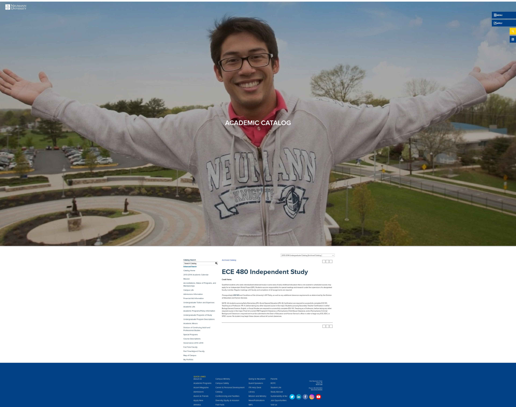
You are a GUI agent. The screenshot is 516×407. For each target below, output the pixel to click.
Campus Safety (222, 383)
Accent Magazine (201, 387)
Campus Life (188, 290)
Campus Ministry (223, 379)
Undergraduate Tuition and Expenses (198, 302)
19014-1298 (319, 384)
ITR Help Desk (255, 387)
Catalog (219, 392)
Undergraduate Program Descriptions (199, 319)
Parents (274, 379)
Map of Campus (189, 355)
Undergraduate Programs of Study (197, 315)
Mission (186, 279)
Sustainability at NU (279, 396)
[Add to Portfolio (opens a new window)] (323, 261)
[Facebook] (305, 398)
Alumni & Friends (201, 396)
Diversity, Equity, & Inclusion (227, 400)
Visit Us (274, 405)
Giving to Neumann (257, 379)
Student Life (276, 387)
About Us (198, 379)
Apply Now (198, 400)
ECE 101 (236, 295)
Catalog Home (189, 270)
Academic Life (189, 307)
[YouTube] (318, 398)
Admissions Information (193, 294)
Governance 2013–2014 (193, 343)
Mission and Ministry (257, 396)
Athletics (197, 405)
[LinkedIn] (298, 398)
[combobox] (307, 255)
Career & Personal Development (230, 387)
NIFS (251, 405)
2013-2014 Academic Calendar (196, 275)
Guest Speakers (256, 383)
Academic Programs (202, 383)
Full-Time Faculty (190, 347)
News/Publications (257, 400)
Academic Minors (190, 323)
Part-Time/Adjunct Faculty (194, 351)
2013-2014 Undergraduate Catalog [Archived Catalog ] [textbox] (302, 255)
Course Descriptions (191, 339)
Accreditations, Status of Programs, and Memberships (199, 284)
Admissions (199, 392)
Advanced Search (190, 267)
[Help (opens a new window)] (330, 261)
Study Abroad (277, 392)
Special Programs (190, 334)
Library (252, 392)
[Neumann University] (15, 8)
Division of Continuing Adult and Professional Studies (196, 329)
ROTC (273, 383)
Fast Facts (220, 405)
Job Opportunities (278, 400)
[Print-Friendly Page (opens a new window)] (327, 261)
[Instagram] (312, 398)
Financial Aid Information (193, 298)
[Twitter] (292, 398)
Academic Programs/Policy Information (199, 311)
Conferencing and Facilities (227, 396)
